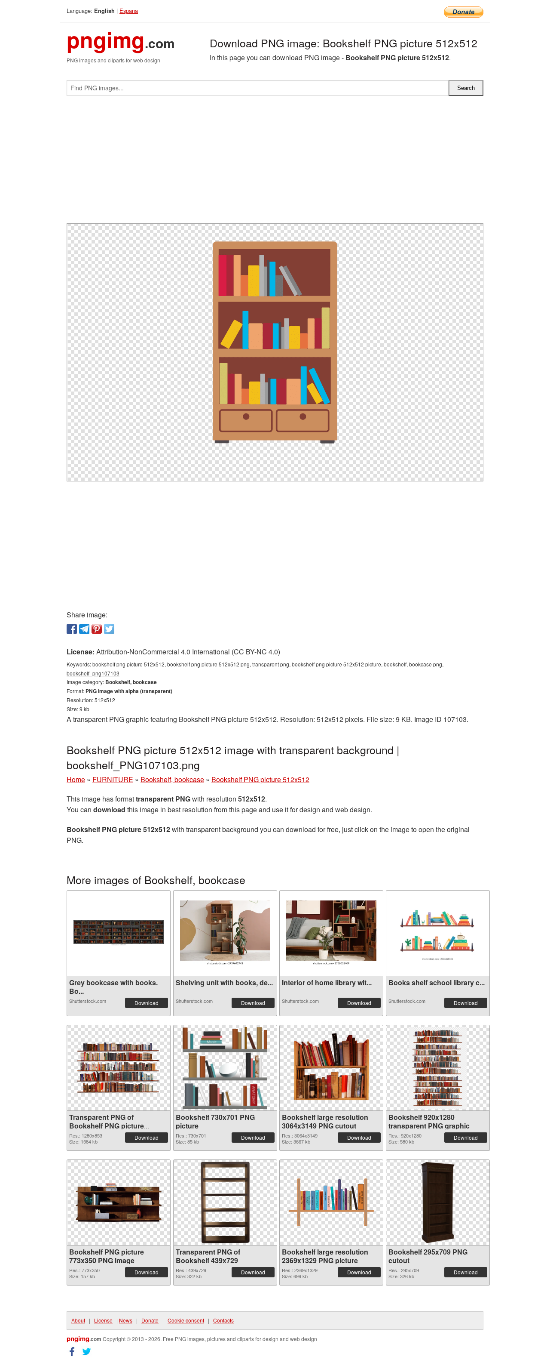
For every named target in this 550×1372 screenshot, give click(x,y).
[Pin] (97, 629)
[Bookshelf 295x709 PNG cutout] (438, 1202)
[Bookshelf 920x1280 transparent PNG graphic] (438, 1068)
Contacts (223, 1320)
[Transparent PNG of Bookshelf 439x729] (225, 1202)
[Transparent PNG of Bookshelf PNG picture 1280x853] (119, 1067)
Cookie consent (186, 1320)
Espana (128, 10)
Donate (150, 1320)
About (78, 1320)
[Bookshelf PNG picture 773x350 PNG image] (119, 1202)
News (125, 1320)
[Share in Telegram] (84, 629)
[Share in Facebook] (72, 629)
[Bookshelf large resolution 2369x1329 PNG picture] (331, 1202)
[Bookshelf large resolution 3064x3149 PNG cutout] (331, 1068)
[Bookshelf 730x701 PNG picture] (225, 1068)
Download (146, 1002)
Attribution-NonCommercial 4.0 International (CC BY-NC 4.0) (188, 652)
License (103, 1320)
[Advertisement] (275, 163)
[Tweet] (109, 629)
